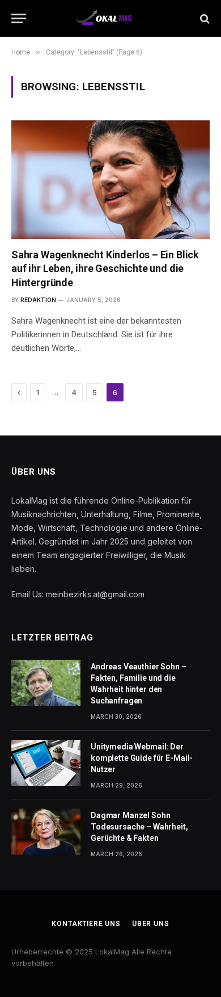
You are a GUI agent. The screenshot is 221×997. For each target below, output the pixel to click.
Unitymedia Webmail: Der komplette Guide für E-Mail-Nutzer (142, 758)
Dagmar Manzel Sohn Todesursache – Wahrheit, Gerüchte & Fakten (139, 827)
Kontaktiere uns (86, 924)
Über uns (150, 924)
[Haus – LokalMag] (110, 18)
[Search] (204, 18)
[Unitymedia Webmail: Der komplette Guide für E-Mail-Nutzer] (45, 763)
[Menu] (18, 18)
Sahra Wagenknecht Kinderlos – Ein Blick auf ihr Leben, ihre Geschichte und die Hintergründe (105, 268)
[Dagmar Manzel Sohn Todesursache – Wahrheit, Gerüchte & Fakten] (45, 831)
